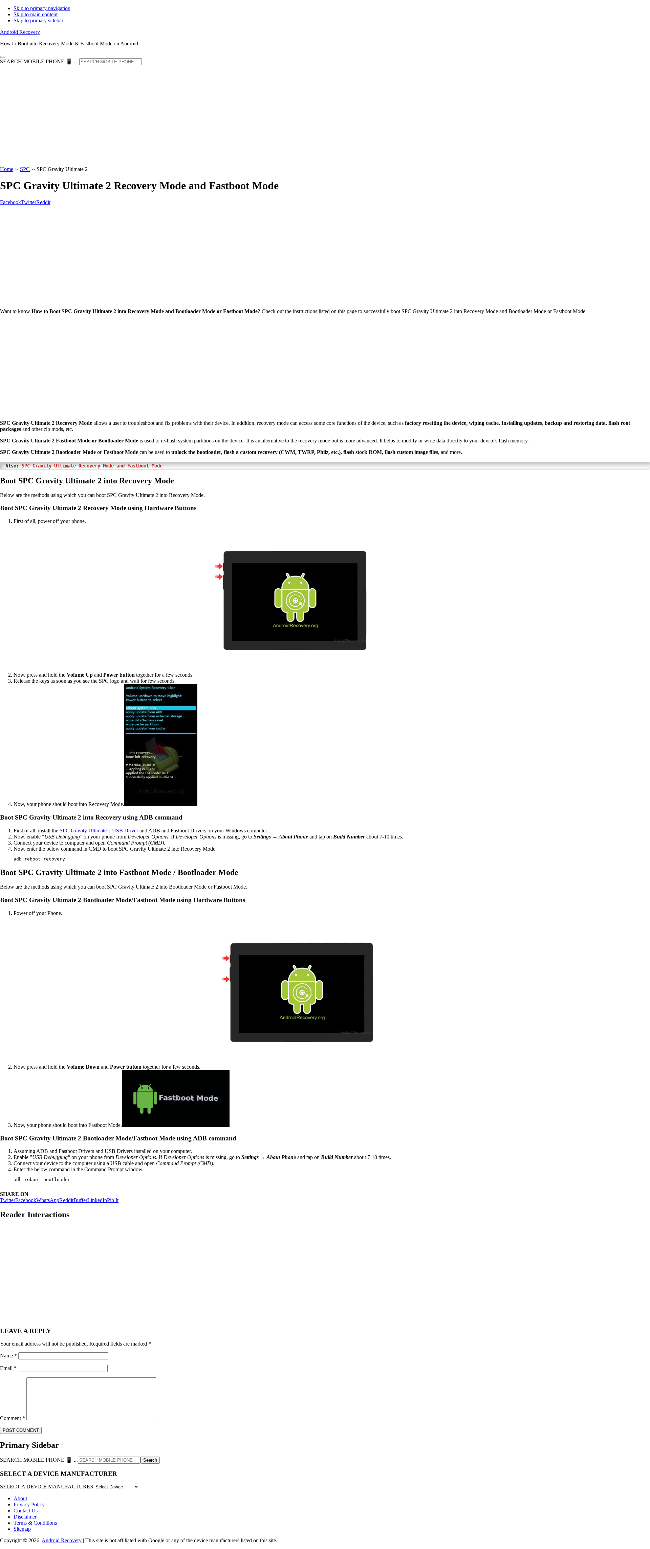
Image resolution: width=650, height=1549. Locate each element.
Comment (12, 1418)
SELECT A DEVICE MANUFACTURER (47, 1486)
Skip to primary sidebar (38, 20)
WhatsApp (47, 1200)
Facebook (25, 1200)
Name (8, 1355)
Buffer (80, 1200)
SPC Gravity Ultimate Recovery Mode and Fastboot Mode (92, 465)
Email (8, 1368)
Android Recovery (20, 32)
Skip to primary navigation (42, 8)
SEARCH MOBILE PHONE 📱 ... (39, 61)
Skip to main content (36, 14)
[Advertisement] (325, 116)
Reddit (66, 1200)
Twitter (7, 1200)
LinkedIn (97, 1200)
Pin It (112, 1200)
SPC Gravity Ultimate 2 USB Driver (99, 830)
